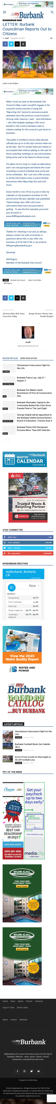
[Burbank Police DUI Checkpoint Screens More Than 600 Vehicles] (9, 433)
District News (7, 424)
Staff (7, 38)
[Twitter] (31, 1066)
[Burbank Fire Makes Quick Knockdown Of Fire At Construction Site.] (9, 396)
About (5, 1015)
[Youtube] (38, 1066)
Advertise (23, 1015)
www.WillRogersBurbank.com (20, 216)
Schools (29, 996)
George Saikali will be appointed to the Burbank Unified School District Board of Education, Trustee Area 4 (34, 420)
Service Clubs (22, 1002)
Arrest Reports (8, 387)
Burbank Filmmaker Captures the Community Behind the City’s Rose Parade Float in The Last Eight (34, 408)
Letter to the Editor (34, 283)
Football (6, 374)
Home (5, 996)
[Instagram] (24, 1066)
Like (50, 540)
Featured (39, 996)
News (5, 412)
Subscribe (47, 556)
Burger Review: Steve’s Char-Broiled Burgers (41, 317)
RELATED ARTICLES (10, 361)
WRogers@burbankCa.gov (19, 248)
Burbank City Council (18, 283)
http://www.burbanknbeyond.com (28, 349)
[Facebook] (17, 1066)
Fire (4, 399)
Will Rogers (8, 286)
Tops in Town (8, 1002)
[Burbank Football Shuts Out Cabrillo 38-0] (8, 760)
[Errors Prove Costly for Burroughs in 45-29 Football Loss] (8, 773)
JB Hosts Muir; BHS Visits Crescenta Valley (14, 317)
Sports (20, 996)
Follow (48, 546)
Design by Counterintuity (28, 1075)
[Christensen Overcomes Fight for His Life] (9, 371)
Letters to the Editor (9, 20)
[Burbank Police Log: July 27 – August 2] (9, 383)
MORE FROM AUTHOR (28, 361)
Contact (13, 1015)
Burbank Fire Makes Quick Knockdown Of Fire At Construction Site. (34, 396)
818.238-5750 (25, 245)
